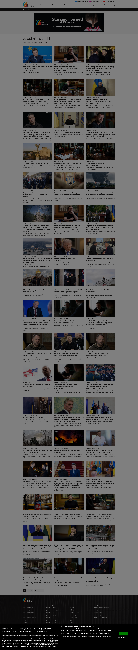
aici (43, 641)
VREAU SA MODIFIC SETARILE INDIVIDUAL (123, 638)
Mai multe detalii (33, 633)
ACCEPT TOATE (123, 633)
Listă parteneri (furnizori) (67, 640)
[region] (69, 637)
